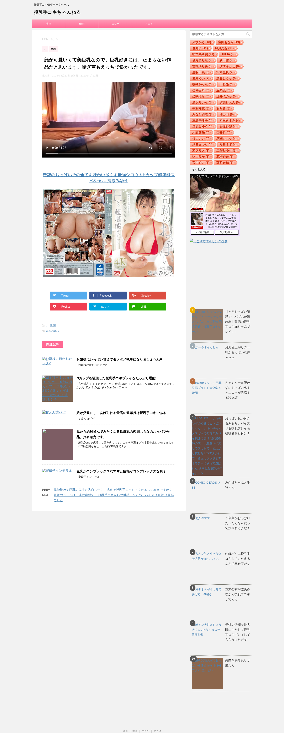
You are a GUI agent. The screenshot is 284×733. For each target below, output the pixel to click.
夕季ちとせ (230, 66)
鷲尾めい (200, 78)
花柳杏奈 (224, 156)
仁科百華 (200, 90)
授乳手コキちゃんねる (57, 12)
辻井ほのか (226, 96)
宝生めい (200, 162)
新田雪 (226, 60)
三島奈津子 (202, 120)
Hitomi (227, 114)
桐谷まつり (202, 144)
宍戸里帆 (224, 72)
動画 (82, 23)
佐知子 (200, 48)
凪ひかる (201, 42)
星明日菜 (200, 72)
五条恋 (223, 90)
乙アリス (200, 150)
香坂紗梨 (228, 126)
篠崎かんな (202, 84)
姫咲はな (200, 96)
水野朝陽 (200, 132)
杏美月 (223, 132)
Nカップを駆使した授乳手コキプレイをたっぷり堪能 (116, 378)
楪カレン (200, 138)
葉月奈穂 (224, 162)
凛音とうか (226, 78)
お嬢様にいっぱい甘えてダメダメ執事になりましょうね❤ (119, 359)
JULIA (228, 54)
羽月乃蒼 (224, 48)
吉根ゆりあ (202, 66)
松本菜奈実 (203, 54)
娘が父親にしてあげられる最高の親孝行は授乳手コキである (121, 413)
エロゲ (115, 23)
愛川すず (228, 144)
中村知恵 (200, 108)
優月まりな (202, 60)
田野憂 (226, 84)
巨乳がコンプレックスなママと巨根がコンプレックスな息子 (121, 471)
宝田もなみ (229, 42)
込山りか (200, 156)
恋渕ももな (226, 138)
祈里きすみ (230, 120)
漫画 (48, 23)
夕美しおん (230, 102)
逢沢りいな (202, 102)
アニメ (149, 23)
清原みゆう (52, 331)
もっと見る (199, 169)
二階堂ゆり (226, 150)
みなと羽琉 (202, 114)
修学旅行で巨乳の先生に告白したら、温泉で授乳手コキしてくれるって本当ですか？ (113, 490)
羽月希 (223, 108)
